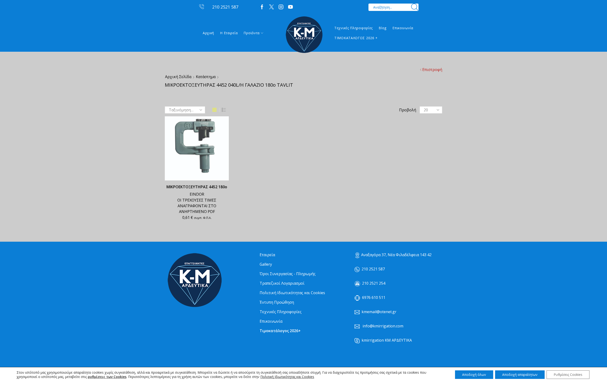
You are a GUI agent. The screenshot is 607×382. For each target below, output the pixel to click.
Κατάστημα (206, 76)
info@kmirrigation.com (383, 326)
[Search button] (414, 7)
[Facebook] (262, 7)
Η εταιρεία (229, 33)
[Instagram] (281, 7)
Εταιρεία (267, 254)
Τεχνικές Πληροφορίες (353, 28)
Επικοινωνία (402, 28)
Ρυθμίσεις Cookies (568, 374)
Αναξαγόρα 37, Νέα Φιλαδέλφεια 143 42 (396, 254)
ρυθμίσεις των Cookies (107, 377)
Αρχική (208, 33)
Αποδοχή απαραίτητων (520, 374)
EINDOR (197, 194)
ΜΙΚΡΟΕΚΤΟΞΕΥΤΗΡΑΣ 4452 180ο (196, 186)
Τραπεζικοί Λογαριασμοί (282, 283)
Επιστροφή (432, 69)
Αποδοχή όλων (474, 374)
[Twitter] (271, 7)
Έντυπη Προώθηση (277, 302)
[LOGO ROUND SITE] (194, 280)
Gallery (266, 264)
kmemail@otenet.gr (379, 311)
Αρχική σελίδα (178, 76)
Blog (382, 28)
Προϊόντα (252, 33)
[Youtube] (290, 7)
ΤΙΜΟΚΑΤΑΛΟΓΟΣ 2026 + (356, 38)
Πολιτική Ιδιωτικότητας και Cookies (292, 292)
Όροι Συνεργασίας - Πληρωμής (288, 273)
